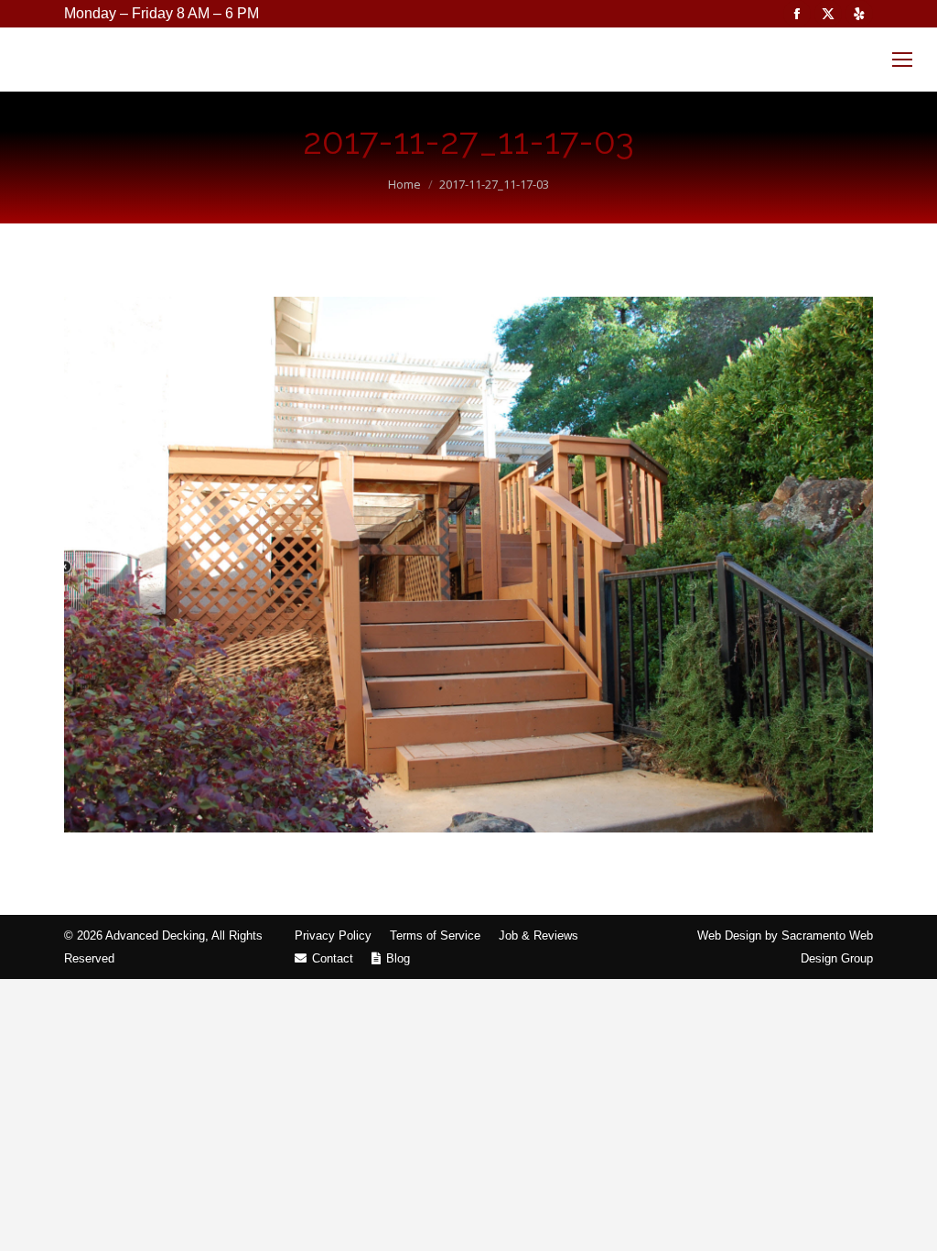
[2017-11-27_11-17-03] (468, 564)
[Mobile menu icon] (902, 59)
